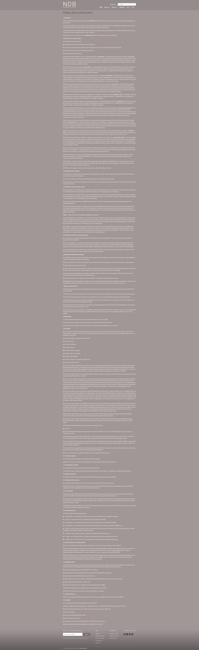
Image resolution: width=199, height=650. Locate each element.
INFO (128, 7)
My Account (113, 4)
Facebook (127, 634)
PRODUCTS (114, 7)
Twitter (125, 634)
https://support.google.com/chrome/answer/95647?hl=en (79, 570)
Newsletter (98, 633)
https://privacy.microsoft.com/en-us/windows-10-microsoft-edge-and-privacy (83, 585)
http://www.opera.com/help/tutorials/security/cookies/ (77, 576)
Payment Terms (113, 638)
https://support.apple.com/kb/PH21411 (74, 582)
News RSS (132, 634)
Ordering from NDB (114, 636)
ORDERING (122, 7)
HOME (101, 7)
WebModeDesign (83, 648)
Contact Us (98, 643)
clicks (91, 557)
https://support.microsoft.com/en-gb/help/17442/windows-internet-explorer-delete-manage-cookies (89, 579)
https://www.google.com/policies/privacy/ (73, 552)
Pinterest (130, 634)
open (86, 557)
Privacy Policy (99, 640)
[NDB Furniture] (74, 5)
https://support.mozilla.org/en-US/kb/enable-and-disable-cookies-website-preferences (86, 573)
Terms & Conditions (100, 638)
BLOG (133, 7)
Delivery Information (100, 636)
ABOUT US (107, 7)
